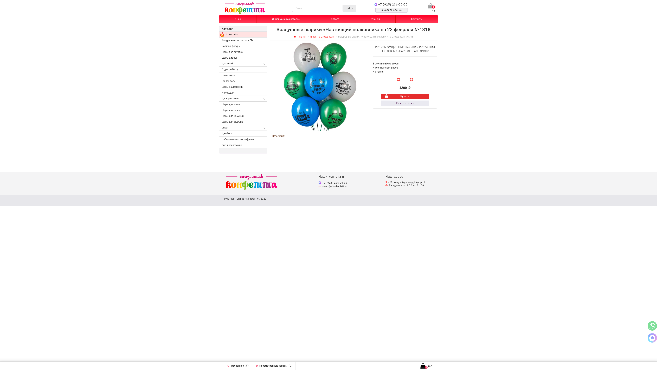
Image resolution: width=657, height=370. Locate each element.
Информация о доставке (286, 19)
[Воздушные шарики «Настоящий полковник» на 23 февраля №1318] (320, 86)
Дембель (227, 133)
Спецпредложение (232, 145)
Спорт (225, 127)
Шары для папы (231, 110)
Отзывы (375, 19)
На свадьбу (228, 92)
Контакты (416, 19)
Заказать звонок (391, 10)
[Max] (652, 337)
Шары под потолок (232, 52)
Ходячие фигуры (231, 46)
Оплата (335, 19)
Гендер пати (228, 81)
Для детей (227, 63)
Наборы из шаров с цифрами (238, 139)
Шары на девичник (232, 86)
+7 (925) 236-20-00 (393, 4)
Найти (349, 8)
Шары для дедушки (232, 121)
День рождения (230, 98)
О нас (238, 19)
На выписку (228, 75)
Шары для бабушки (233, 116)
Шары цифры (229, 57)
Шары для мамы (231, 104)
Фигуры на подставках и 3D (237, 40)
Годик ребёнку (230, 69)
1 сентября (232, 34)
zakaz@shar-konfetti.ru (334, 186)
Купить (404, 96)
